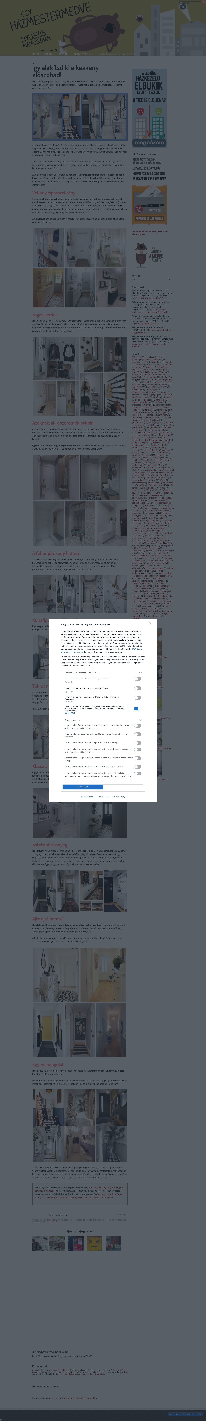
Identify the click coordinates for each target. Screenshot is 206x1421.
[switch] (137, 679)
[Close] (151, 624)
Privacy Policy (119, 797)
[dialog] (103, 710)
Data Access (103, 797)
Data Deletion (87, 797)
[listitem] (103, 672)
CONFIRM (83, 787)
